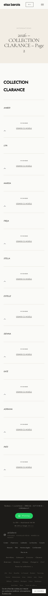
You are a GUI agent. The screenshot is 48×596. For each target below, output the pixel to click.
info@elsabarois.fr (24, 508)
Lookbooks (24, 543)
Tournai (8, 577)
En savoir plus (6, 593)
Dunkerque (38, 581)
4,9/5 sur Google (24, 526)
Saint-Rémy (10, 557)
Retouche (10, 548)
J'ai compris (39, 591)
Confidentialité (37, 548)
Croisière (29, 557)
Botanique (7, 562)
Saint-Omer (14, 585)
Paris (10, 573)
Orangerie (34, 562)
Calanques (20, 557)
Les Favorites (33, 543)
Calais (31, 581)
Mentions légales (25, 548)
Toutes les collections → (24, 566)
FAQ (16, 548)
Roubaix (32, 573)
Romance (17, 562)
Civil (42, 562)
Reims (21, 585)
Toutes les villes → (31, 585)
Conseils (41, 543)
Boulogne (24, 581)
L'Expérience (14, 543)
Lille (5, 573)
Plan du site (24, 552)
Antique (25, 562)
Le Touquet (24, 573)
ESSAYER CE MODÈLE (24, 128)
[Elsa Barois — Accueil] (12, 5)
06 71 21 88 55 (37, 506)
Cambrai (16, 581)
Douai (40, 577)
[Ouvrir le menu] (42, 4)
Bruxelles (16, 573)
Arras (23, 577)
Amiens (30, 577)
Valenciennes (16, 577)
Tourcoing (40, 573)
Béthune (9, 581)
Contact (6, 543)
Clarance (39, 557)
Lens (35, 577)
